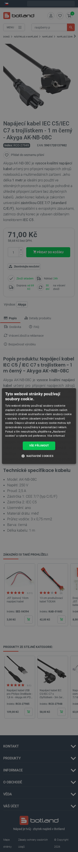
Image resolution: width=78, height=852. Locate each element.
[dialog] (39, 426)
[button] (39, 455)
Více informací (56, 436)
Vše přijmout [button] (39, 445)
